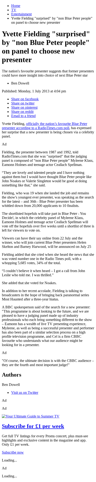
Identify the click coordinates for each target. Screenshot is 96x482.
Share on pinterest (24, 107)
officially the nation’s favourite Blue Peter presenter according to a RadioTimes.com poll (44, 126)
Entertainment (21, 14)
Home (15, 6)
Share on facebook (25, 99)
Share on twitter (22, 103)
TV (13, 10)
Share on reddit (22, 112)
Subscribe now (13, 452)
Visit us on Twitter (24, 392)
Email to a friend (23, 116)
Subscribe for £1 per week (33, 426)
